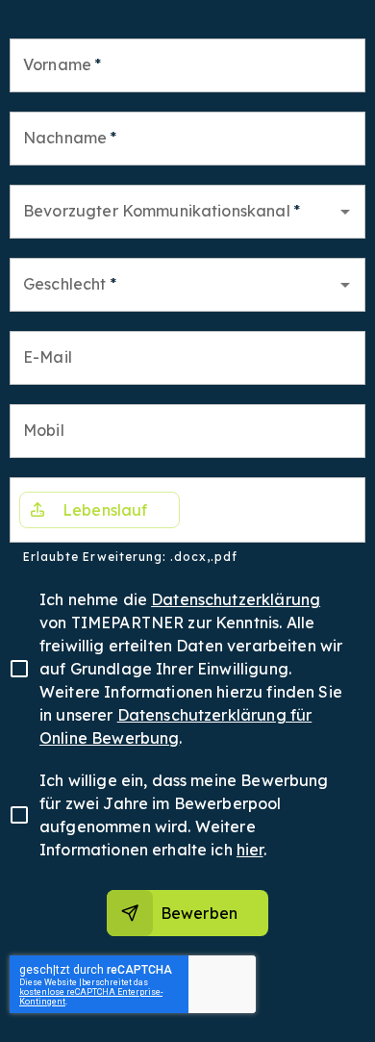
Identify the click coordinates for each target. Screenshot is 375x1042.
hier (250, 849)
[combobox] (173, 211)
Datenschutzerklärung (235, 599)
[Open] (345, 211)
